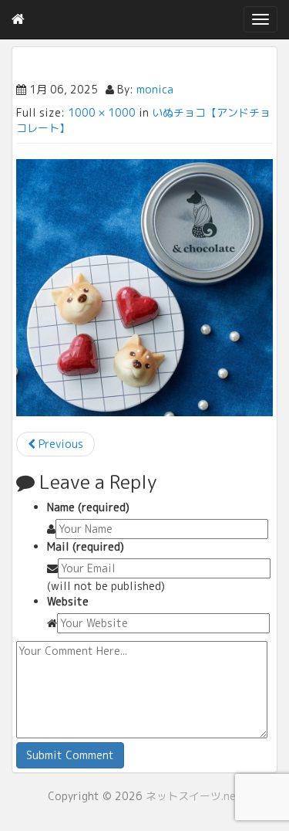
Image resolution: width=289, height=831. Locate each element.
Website (68, 601)
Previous (59, 443)
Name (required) (88, 507)
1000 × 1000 (102, 112)
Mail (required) (85, 546)
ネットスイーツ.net (193, 796)
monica (154, 89)
